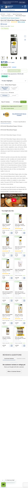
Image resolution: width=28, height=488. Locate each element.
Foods (8, 14)
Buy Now (24, 70)
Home (3, 14)
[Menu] (1, 6)
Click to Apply (22, 2)
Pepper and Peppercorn (7, 15)
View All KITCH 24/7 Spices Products (10, 18)
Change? (14, 67)
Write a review (21, 22)
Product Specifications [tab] (19, 121)
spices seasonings (17, 14)
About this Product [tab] (6, 121)
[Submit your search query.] (26, 10)
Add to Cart (13, 70)
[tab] (2, 58)
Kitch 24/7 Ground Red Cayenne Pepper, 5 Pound (7, 293)
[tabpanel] (14, 166)
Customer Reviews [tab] (9, 358)
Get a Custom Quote (9, 108)
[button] (22, 6)
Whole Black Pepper (21, 15)
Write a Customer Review (14, 371)
